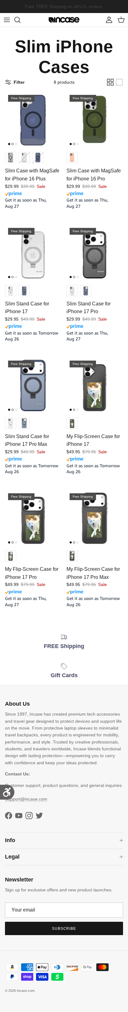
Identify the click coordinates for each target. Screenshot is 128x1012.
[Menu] (7, 20)
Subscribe (64, 928)
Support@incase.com (26, 799)
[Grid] (110, 82)
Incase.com (25, 990)
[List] (119, 82)
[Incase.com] (64, 20)
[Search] (20, 20)
